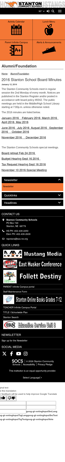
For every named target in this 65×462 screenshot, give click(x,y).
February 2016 (32, 118)
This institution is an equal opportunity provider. (32, 370)
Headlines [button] (14, 202)
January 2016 (12, 118)
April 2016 (9, 122)
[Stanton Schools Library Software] (32, 276)
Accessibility (29, 364)
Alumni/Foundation (19, 73)
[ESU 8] (32, 325)
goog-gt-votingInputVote (40, 419)
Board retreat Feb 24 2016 (19, 153)
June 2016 (9, 128)
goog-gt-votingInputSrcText (42, 415)
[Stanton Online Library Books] (32, 299)
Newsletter (8, 186)
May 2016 (22, 122)
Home (5, 73)
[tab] (32, 180)
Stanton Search (11, 317)
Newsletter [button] (14, 180)
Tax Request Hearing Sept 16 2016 (24, 164)
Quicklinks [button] (14, 195)
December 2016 (36, 137)
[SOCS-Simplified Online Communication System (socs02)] (17, 361)
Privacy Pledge (45, 364)
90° (41, 11)
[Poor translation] (11, 398)
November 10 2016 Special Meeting (24, 170)
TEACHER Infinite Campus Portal (19, 307)
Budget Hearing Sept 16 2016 (21, 158)
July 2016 (24, 128)
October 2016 (20, 131)
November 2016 (14, 137)
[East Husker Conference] (32, 264)
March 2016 (50, 118)
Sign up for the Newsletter (14, 340)
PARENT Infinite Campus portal (18, 286)
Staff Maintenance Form (15, 291)
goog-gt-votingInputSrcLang (41, 411)
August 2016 (40, 128)
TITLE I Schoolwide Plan (15, 312)
